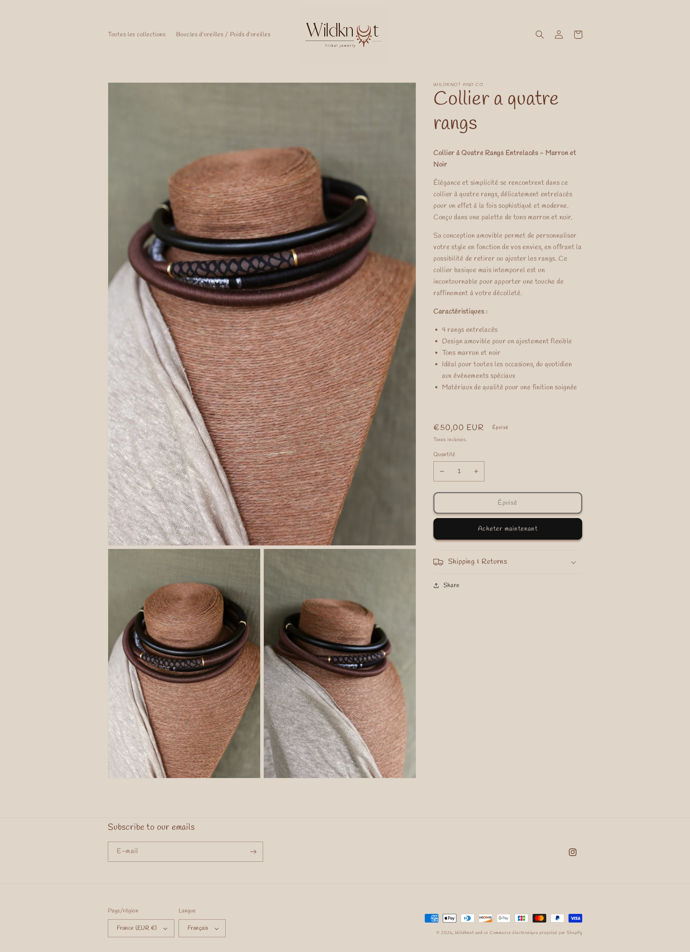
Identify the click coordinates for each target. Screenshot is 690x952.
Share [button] (451, 585)
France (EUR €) (137, 928)
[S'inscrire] (253, 852)
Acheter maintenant (508, 529)
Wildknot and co (472, 933)
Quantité (444, 454)
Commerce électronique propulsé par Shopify (536, 933)
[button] (539, 34)
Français (198, 928)
